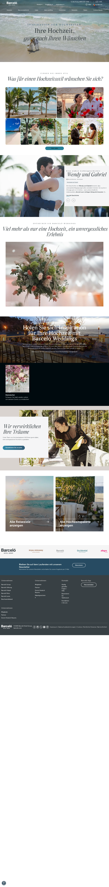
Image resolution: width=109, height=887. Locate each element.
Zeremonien (62, 10)
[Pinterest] (47, 627)
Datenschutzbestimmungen (67, 627)
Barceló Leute (5, 596)
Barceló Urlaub (6, 590)
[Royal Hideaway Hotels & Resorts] (36, 551)
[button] (93, 2)
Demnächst (10, 395)
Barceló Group (6, 584)
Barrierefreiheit (102, 627)
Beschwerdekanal (6, 599)
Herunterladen (89, 585)
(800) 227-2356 (84, 2)
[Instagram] (37, 627)
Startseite (9, 10)
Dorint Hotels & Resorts (8, 618)
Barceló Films (5, 593)
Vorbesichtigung (97, 10)
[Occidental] (82, 551)
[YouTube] (44, 627)
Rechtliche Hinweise (89, 627)
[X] (41, 627)
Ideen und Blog (48, 10)
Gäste (36, 10)
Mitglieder (38, 584)
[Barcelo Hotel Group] (6, 627)
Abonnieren (79, 565)
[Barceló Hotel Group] (12, 3)
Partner (37, 587)
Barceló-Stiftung (6, 587)
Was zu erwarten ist (23, 10)
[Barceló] (60, 551)
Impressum (53, 627)
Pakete (85, 10)
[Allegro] (104, 551)
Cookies (79, 627)
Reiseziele (74, 10)
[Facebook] (34, 627)
